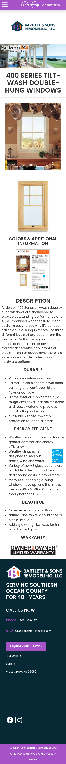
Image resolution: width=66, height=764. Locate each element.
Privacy (33, 759)
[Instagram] (19, 723)
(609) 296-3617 (28, 620)
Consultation (50, 5)
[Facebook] (10, 723)
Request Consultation (26, 646)
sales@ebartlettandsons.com (33, 631)
